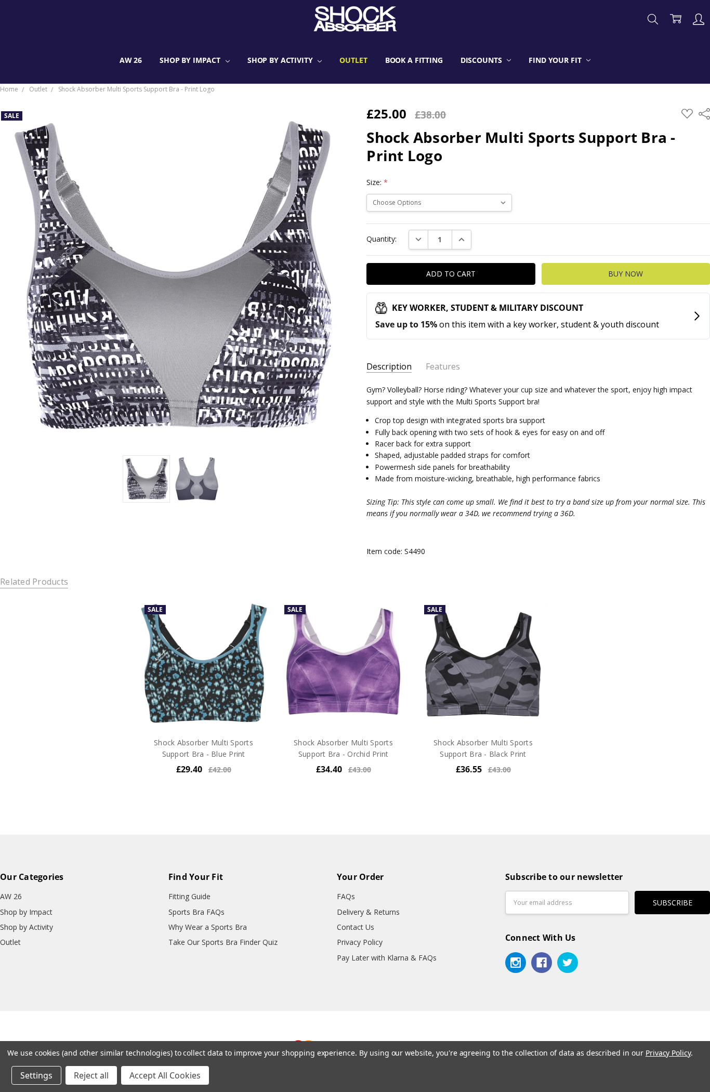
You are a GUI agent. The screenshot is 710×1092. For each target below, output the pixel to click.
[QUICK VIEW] (249, 618)
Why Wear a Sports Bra (207, 927)
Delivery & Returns (368, 912)
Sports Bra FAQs (196, 912)
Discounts (482, 60)
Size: (377, 182)
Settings (36, 1075)
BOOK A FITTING (414, 60)
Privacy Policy (360, 942)
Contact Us (355, 927)
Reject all (91, 1075)
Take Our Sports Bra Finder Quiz (223, 942)
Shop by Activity (281, 60)
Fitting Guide (189, 896)
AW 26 (131, 60)
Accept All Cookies (165, 1075)
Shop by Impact (191, 60)
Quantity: (381, 239)
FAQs (346, 896)
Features (443, 366)
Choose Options (204, 706)
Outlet (353, 60)
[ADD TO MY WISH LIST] (249, 634)
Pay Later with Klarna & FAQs (387, 958)
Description (389, 366)
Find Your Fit (556, 60)
